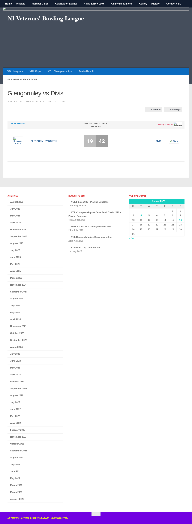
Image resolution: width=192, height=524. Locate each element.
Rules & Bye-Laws (94, 3)
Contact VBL (173, 3)
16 (180, 220)
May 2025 (15, 264)
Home (8, 3)
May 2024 (15, 312)
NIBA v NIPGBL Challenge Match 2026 (91, 226)
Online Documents (121, 3)
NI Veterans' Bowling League (46, 18)
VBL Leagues (15, 71)
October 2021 (17, 443)
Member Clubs (40, 3)
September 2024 (18, 291)
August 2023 (16, 347)
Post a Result (86, 71)
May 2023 (15, 367)
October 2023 (17, 333)
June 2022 (15, 409)
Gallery (143, 3)
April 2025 (15, 271)
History (155, 3)
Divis (159, 141)
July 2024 (15, 305)
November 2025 (18, 229)
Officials (20, 3)
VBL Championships (60, 71)
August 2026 (16, 202)
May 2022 (15, 416)
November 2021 (18, 437)
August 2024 (16, 298)
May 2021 (15, 478)
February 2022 (17, 430)
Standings (175, 109)
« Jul (131, 238)
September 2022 (18, 388)
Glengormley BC (165, 124)
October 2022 (17, 381)
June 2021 (15, 471)
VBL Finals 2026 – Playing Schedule (89, 202)
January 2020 (17, 499)
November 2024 (18, 284)
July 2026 (15, 208)
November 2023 (18, 326)
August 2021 (16, 457)
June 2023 (15, 360)
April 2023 (15, 374)
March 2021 (16, 485)
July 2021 (15, 464)
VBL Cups (35, 71)
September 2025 (18, 236)
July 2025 (15, 250)
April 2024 (15, 319)
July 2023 (15, 354)
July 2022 (15, 402)
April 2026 (15, 222)
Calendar (155, 109)
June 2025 (15, 257)
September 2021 (18, 450)
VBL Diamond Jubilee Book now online (91, 237)
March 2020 (16, 492)
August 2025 (16, 243)
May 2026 (15, 215)
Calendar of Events (66, 3)
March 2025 (16, 278)
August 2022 (16, 395)
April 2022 (15, 423)
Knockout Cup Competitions (86, 247)
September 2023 (18, 340)
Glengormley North (43, 141)
